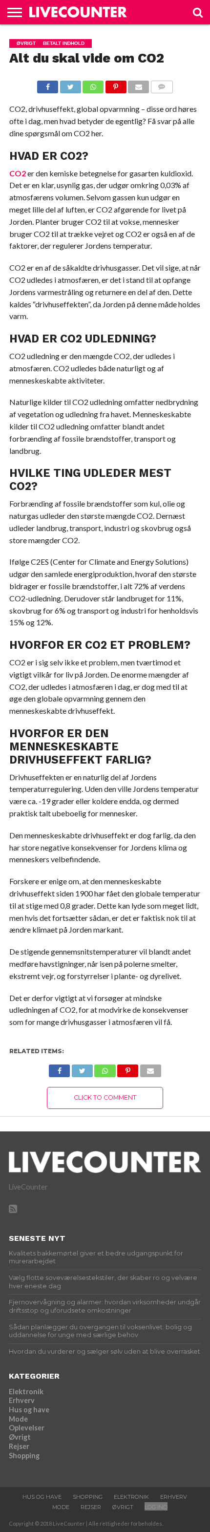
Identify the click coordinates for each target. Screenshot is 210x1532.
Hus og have (29, 1409)
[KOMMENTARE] (161, 84)
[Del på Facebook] (47, 84)
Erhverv (22, 1400)
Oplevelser (26, 1428)
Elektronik (26, 1391)
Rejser (19, 1446)
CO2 (17, 173)
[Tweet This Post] (70, 84)
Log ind (156, 1507)
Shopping (24, 1455)
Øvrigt (20, 1437)
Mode (18, 1419)
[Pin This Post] (115, 84)
